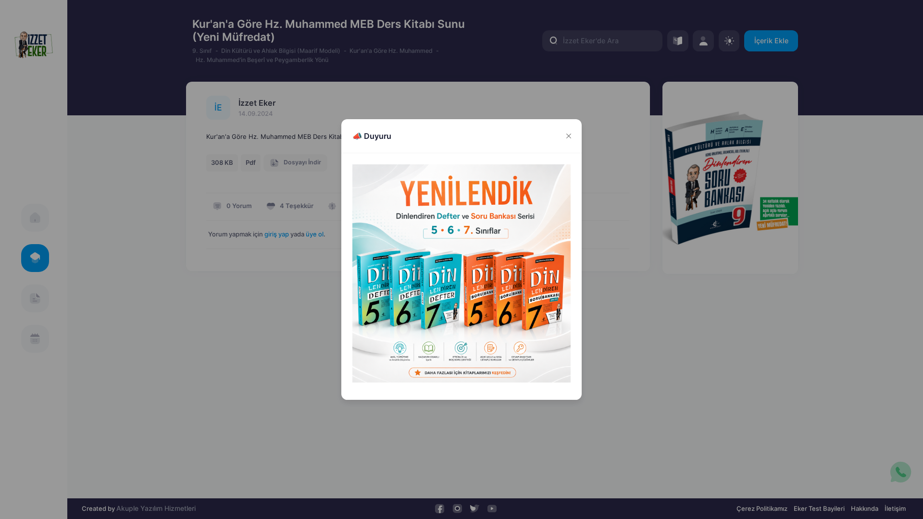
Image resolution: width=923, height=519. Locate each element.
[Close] (568, 136)
